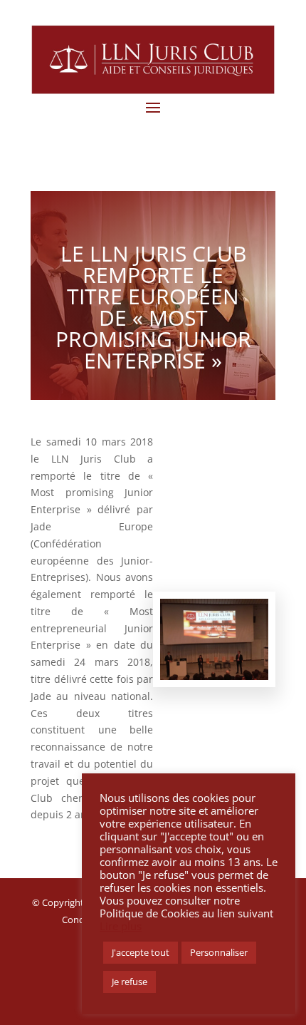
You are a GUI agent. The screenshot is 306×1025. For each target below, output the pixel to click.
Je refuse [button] (129, 981)
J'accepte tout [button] (140, 952)
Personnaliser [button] (219, 952)
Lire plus (121, 926)
